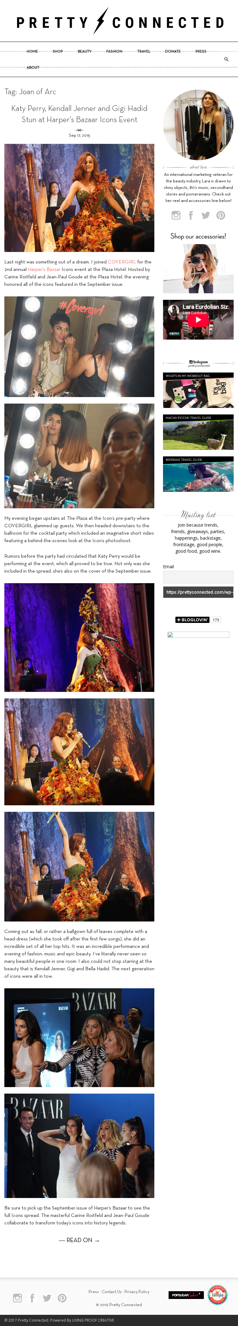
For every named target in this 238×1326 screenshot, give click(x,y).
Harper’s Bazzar (44, 269)
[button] (226, 59)
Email (168, 566)
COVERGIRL (122, 262)
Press (201, 51)
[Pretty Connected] (119, 21)
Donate (173, 51)
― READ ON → (79, 1240)
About (33, 67)
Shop (58, 51)
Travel (143, 51)
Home (32, 51)
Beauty (84, 51)
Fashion (114, 51)
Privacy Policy (137, 1292)
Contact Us (112, 1292)
